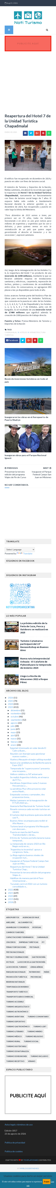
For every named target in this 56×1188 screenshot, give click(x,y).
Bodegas (37, 927)
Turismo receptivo (15, 1061)
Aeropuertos (12, 917)
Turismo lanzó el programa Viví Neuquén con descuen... (29, 827)
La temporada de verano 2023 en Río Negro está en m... (27, 845)
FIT (43, 942)
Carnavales (42, 937)
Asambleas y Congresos (17, 927)
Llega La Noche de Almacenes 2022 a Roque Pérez (34, 679)
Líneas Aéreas (36, 967)
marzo (14, 738)
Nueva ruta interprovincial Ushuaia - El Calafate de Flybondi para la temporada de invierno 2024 (35, 663)
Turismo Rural (13, 1041)
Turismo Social (31, 1041)
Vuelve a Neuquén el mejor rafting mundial (30, 759)
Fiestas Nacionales (15, 952)
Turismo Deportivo (15, 1021)
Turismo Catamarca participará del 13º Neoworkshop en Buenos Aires (34, 645)
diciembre (16, 710)
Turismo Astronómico (17, 1012)
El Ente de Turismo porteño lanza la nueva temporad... (30, 839)
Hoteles (23, 332)
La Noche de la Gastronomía (31, 962)
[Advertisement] (28, 81)
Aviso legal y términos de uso (19, 1124)
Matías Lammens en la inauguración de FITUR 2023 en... (28, 801)
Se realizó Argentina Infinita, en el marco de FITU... (29, 778)
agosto (14, 723)
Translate (27, 553)
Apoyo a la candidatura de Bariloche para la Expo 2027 (30, 764)
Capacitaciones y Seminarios (19, 937)
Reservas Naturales (15, 982)
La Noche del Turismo (16, 967)
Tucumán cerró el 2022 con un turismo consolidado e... (28, 885)
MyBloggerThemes (29, 1168)
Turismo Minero (34, 1031)
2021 (11, 893)
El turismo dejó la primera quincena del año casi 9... (30, 816)
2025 (11, 701)
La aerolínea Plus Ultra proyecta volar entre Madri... (28, 790)
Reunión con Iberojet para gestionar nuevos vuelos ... (27, 755)
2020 (11, 896)
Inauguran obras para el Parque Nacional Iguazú (25, 456)
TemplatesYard (31, 1160)
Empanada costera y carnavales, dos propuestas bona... (27, 795)
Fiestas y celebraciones (17, 957)
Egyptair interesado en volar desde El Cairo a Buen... (28, 749)
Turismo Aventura (15, 1017)
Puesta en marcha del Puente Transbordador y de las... (24, 833)
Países (46, 972)
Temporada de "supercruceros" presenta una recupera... (30, 769)
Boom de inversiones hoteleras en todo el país (26, 380)
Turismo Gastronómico (18, 1026)
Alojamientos (25, 922)
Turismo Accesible (15, 1002)
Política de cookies (14, 1151)
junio (13, 729)
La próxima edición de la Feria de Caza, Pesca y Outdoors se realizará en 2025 (34, 628)
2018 (11, 902)
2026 (11, 697)
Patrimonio (34, 972)
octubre (15, 716)
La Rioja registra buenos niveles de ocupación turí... (27, 856)
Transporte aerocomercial (19, 997)
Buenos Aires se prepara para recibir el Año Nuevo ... (28, 822)
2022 (11, 889)
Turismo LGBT (39, 1026)
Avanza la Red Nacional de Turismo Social (29, 806)
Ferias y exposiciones (16, 947)
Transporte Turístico (17, 992)
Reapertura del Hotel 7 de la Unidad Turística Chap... (27, 868)
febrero (15, 741)
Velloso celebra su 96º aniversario (26, 774)
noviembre (16, 713)
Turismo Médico (14, 1036)
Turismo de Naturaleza (17, 1051)
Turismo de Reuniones (16, 1056)
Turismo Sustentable (16, 1046)
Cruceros (11, 942)
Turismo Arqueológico (17, 1007)
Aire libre (10, 922)
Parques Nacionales (16, 972)
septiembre (16, 719)
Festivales (34, 947)
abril (13, 735)
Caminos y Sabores (15, 932)
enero (14, 745)
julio (13, 726)
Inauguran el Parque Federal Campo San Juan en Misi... (29, 862)
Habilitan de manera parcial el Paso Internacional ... (26, 879)
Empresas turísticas (28, 942)
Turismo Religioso (34, 1036)
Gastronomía (38, 957)
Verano (31, 1061)
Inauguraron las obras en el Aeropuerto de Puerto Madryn (26, 418)
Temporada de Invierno (17, 987)
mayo (13, 732)
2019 (11, 899)
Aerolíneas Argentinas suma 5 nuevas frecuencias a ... (28, 784)
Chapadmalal (11, 332)
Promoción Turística (16, 977)
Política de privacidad (15, 1142)
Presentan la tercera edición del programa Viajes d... (30, 873)
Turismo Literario (15, 1031)
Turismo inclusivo (39, 1056)
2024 (11, 704)
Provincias (36, 977)
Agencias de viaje (31, 917)
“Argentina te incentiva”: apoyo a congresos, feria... (26, 850)
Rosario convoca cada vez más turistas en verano (30, 810)
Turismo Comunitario (38, 1017)
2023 (11, 707)
